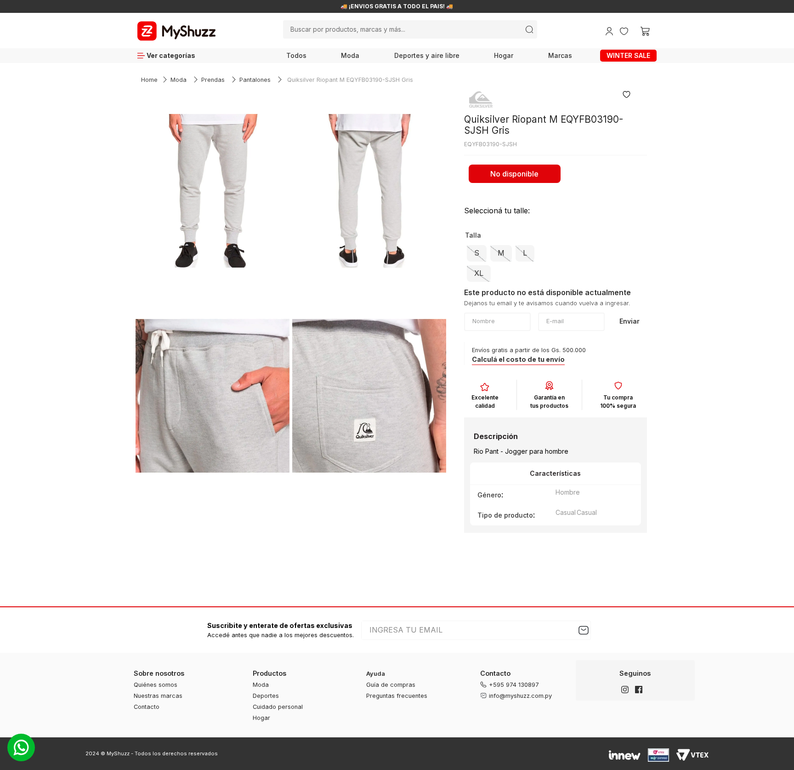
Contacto (146, 706)
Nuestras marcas (158, 695)
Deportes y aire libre (426, 55)
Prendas (213, 79)
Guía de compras (390, 684)
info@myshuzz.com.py (520, 695)
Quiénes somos (155, 684)
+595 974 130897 (514, 684)
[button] (477, 253)
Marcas (560, 55)
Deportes (266, 695)
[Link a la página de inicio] (149, 80)
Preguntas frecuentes (396, 695)
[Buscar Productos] (529, 29)
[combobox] (410, 29)
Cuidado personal (278, 706)
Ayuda (375, 673)
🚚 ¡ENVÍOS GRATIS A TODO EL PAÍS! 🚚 (522, 6)
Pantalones (255, 79)
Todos (296, 55)
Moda (350, 55)
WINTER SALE (628, 55)
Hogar (503, 55)
